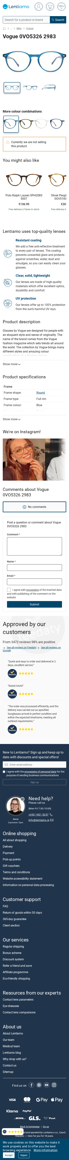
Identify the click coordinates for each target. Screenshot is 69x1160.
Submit (34, 604)
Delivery (8, 847)
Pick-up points (12, 859)
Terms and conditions (16, 872)
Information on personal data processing (28, 885)
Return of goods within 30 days (22, 913)
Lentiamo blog (12, 1053)
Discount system (13, 959)
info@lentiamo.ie (39, 820)
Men (19, 28)
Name (11, 561)
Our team (8, 1040)
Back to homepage (30, 1126)
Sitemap (8, 1072)
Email (11, 575)
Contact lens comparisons (19, 1012)
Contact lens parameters (18, 999)
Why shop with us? (14, 1059)
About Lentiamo (13, 1034)
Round (40, 393)
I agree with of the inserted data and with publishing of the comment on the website (34, 593)
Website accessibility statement (22, 879)
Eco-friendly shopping (16, 978)
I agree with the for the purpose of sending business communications (35, 773)
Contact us (9, 1066)
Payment (8, 853)
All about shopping (14, 840)
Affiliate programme (15, 972)
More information (45, 1150)
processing (32, 590)
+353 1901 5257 (39, 814)
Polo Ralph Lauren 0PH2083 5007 (24, 197)
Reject (23, 1155)
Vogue (29, 28)
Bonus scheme (12, 953)
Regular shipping (13, 946)
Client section (11, 925)
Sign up (34, 782)
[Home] (4, 28)
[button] (12, 87)
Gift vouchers (11, 866)
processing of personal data (40, 771)
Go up (46, 1126)
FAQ (5, 906)
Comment (13, 534)
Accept (9, 1155)
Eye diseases (11, 1006)
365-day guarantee (14, 919)
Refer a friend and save (17, 966)
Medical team (11, 1046)
